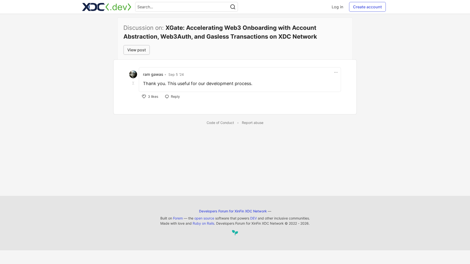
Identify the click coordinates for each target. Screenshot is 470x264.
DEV (253, 218)
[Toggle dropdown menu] (336, 72)
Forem (178, 218)
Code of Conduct (220, 123)
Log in (337, 6)
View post (136, 49)
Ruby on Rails (203, 223)
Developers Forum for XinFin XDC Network (233, 211)
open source (204, 218)
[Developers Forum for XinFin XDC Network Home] (106, 7)
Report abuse (252, 123)
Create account (367, 6)
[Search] (233, 6)
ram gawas (153, 74)
